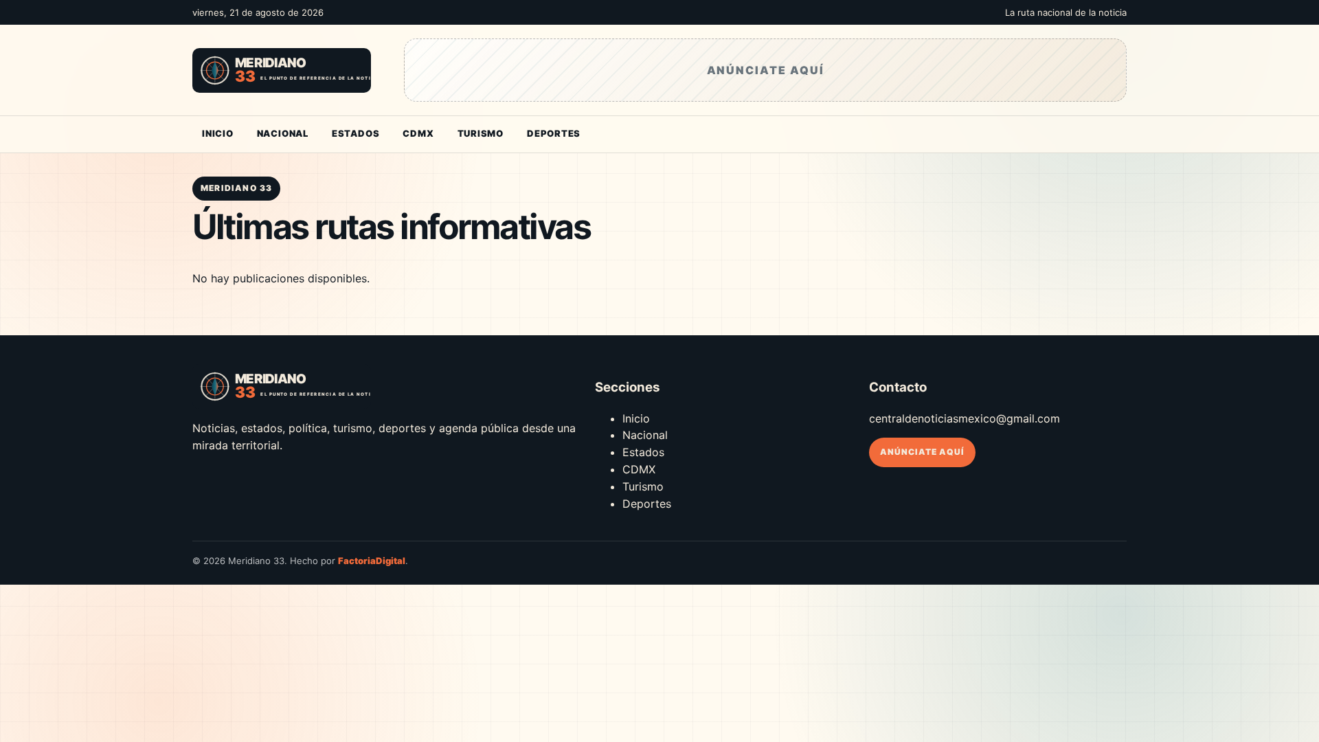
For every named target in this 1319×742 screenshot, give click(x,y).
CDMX (418, 133)
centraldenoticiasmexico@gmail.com (964, 418)
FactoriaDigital (371, 560)
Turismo (481, 133)
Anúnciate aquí (922, 452)
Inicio (218, 133)
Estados (355, 133)
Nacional (282, 133)
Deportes (553, 133)
